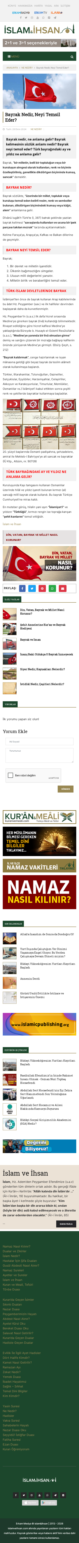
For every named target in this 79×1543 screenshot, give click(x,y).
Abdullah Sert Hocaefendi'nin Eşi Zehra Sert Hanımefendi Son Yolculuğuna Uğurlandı (46, 1094)
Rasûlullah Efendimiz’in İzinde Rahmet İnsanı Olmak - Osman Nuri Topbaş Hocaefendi (46, 1079)
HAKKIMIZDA (25, 5)
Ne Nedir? (10, 1411)
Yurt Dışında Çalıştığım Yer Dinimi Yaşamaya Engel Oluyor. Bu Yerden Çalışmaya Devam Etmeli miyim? (43, 952)
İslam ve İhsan (12, 524)
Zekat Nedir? (12, 1372)
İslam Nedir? (11, 1256)
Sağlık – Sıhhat (13, 1386)
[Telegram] (55, 17)
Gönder (65, 789)
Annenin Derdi (30, 978)
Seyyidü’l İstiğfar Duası (18, 1435)
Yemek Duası (12, 1377)
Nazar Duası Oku (14, 1430)
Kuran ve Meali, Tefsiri (18, 1284)
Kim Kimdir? (11, 1396)
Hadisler (8, 1416)
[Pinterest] (49, 17)
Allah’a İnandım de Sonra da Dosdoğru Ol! (47, 934)
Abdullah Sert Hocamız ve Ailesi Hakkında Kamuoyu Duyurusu (41, 1106)
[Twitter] (26, 17)
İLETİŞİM (65, 5)
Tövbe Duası (11, 1289)
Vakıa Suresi (11, 1420)
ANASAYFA (12, 67)
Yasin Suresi (11, 1406)
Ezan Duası (10, 1444)
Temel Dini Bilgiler (15, 1391)
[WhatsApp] (43, 17)
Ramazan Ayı (12, 1367)
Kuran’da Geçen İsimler (18, 1299)
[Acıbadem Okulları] (39, 1147)
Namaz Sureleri (13, 1270)
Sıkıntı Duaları (12, 1304)
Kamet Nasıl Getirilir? (17, 1362)
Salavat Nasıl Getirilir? (18, 1333)
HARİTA (38, 5)
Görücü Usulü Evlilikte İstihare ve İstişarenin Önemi (42, 995)
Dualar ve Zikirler (14, 1251)
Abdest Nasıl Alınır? (16, 1319)
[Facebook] (21, 17)
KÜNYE (12, 5)
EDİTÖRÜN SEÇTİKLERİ (16, 1050)
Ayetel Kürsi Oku (14, 1323)
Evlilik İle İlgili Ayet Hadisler (22, 1353)
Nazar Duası (11, 1309)
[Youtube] (38, 17)
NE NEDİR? (27, 67)
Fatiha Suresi (12, 1439)
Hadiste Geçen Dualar (18, 1342)
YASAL (48, 5)
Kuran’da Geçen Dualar (18, 1338)
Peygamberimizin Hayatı (20, 1314)
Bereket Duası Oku (15, 1328)
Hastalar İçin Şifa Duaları (20, 1261)
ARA (56, 5)
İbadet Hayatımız (14, 1381)
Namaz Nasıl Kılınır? (16, 1246)
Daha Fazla (66, 1224)
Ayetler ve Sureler (15, 1275)
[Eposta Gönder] (63, 588)
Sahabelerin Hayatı (16, 1425)
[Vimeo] (55, 1496)
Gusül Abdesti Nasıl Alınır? (21, 1265)
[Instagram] (32, 17)
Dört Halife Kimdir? (16, 1358)
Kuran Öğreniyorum (16, 1449)
